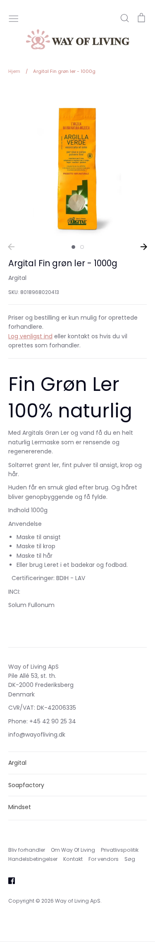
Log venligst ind (30, 336)
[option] (77, 166)
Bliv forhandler (26, 849)
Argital (17, 278)
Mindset (19, 807)
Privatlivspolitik (119, 849)
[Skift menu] (13, 17)
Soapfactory (26, 785)
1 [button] (73, 247)
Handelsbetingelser (32, 858)
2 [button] (82, 247)
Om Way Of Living (73, 849)
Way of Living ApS (77, 900)
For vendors (103, 858)
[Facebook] (8, 880)
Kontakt (73, 858)
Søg (129, 858)
